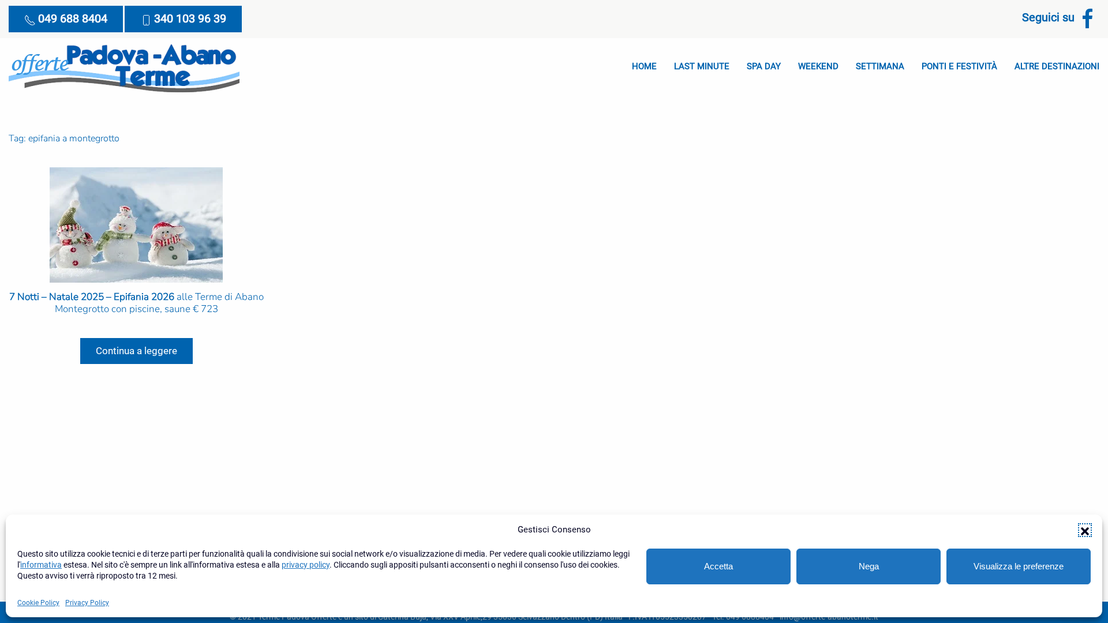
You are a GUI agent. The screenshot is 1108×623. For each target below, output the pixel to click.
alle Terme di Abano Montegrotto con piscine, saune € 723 (136, 302)
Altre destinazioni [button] (1057, 66)
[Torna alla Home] (124, 67)
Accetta (718, 566)
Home (644, 66)
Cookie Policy (38, 603)
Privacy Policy (87, 603)
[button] (1085, 530)
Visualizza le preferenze (1019, 566)
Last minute (701, 66)
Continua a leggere (136, 350)
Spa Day (764, 66)
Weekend (818, 66)
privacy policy (306, 564)
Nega (869, 566)
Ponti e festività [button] (959, 66)
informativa (41, 564)
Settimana (880, 66)
